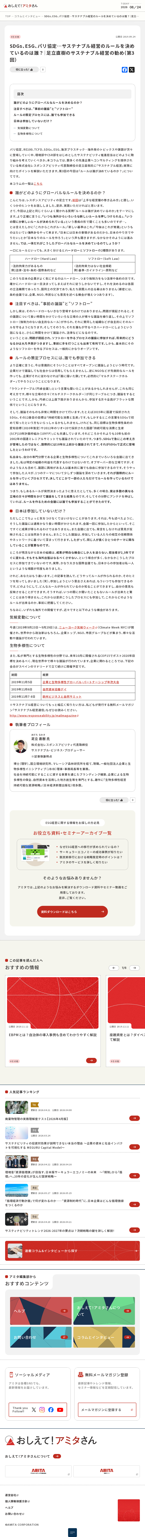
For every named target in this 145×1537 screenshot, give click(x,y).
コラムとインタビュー (27, 16)
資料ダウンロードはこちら (59, 912)
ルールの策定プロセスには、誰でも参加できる (44, 115)
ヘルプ (9, 1507)
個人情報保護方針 (16, 1501)
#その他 (15, 36)
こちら (38, 183)
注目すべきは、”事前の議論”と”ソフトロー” (43, 109)
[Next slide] (134, 968)
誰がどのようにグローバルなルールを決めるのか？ (48, 102)
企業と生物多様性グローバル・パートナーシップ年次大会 (81, 682)
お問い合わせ (13, 1514)
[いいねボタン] (24, 69)
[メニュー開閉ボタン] (72, 1532)
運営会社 (10, 1495)
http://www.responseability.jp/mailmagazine (43, 715)
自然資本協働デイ (55, 689)
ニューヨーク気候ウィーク (77, 627)
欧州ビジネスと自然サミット (62, 696)
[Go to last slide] (114, 968)
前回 (75, 200)
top (8, 16)
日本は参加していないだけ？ (33, 121)
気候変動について (29, 128)
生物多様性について (30, 133)
